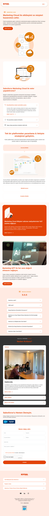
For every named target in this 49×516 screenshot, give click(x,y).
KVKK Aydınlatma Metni (9, 452)
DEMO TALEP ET (8, 28)
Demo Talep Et (7, 283)
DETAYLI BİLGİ (8, 391)
